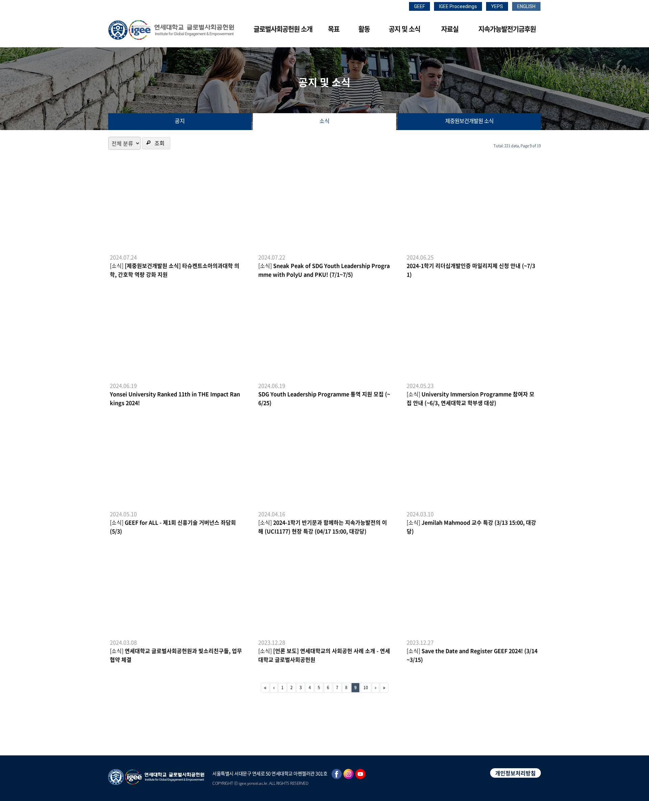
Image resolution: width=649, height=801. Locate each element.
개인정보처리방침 (515, 773)
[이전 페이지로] (274, 688)
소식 (324, 121)
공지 (180, 121)
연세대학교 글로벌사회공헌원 (171, 30)
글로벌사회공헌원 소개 (283, 29)
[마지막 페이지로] (384, 688)
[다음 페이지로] (375, 688)
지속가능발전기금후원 (507, 29)
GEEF (419, 6)
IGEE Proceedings (458, 6)
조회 (159, 143)
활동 (364, 29)
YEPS (497, 6)
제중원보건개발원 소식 (469, 121)
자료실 (449, 29)
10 (365, 687)
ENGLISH (526, 6)
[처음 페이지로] (265, 688)
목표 (333, 29)
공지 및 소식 (404, 29)
